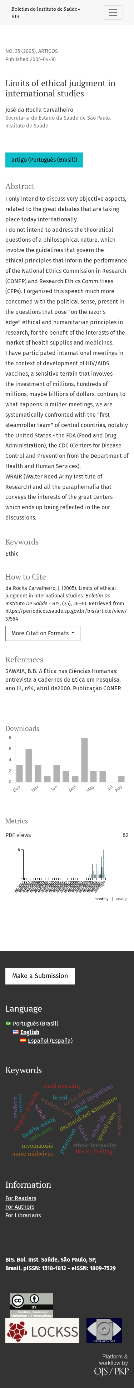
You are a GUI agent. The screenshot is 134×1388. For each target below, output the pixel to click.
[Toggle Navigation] (113, 12)
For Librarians (23, 1215)
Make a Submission (40, 976)
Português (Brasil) (35, 1023)
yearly (121, 899)
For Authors (19, 1206)
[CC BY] (31, 1304)
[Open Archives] (104, 1330)
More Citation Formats (40, 633)
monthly (101, 899)
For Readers (20, 1198)
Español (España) (50, 1040)
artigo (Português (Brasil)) (44, 159)
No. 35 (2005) (20, 51)
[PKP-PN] (42, 1330)
